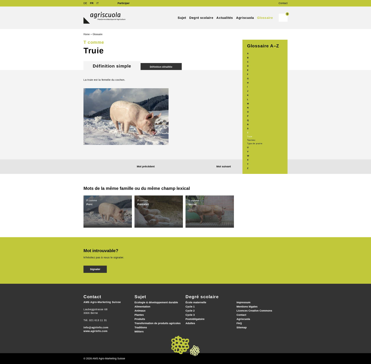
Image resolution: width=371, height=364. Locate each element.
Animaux (140, 310)
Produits (139, 319)
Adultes (190, 323)
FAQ (239, 323)
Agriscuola (243, 319)
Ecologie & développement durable (156, 302)
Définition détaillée (161, 67)
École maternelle (196, 302)
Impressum (243, 302)
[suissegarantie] (353, 346)
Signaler (95, 269)
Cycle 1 (190, 306)
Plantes (139, 314)
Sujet (140, 296)
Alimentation (142, 306)
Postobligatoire (195, 319)
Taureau (251, 140)
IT (97, 3)
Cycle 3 (190, 314)
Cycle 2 (190, 310)
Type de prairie (254, 143)
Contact (283, 3)
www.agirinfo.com (95, 331)
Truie (249, 136)
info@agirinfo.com (95, 327)
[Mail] (86, 342)
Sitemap (242, 327)
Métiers (139, 331)
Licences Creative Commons (254, 310)
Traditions (140, 327)
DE (85, 3)
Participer (124, 3)
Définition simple (112, 66)
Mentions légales (247, 306)
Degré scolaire (202, 296)
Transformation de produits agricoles (157, 323)
